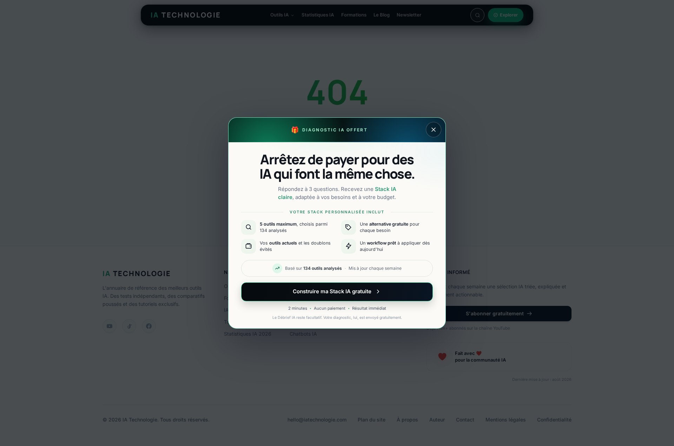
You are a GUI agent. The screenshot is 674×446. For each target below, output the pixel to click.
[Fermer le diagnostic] (433, 129)
